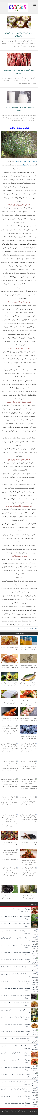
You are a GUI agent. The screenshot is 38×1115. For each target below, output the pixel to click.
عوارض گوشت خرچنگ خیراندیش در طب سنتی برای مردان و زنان (28, 703)
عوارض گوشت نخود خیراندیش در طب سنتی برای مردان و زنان (9, 858)
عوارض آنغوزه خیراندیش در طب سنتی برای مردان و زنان (28, 874)
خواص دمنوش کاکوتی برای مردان (26, 161)
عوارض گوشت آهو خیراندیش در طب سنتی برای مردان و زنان (9, 732)
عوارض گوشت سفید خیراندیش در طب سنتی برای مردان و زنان (28, 719)
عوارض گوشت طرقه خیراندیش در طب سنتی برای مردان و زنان (28, 666)
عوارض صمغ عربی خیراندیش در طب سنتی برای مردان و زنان (9, 648)
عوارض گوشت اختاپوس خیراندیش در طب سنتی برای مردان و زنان (28, 862)
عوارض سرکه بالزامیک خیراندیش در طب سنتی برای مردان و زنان (28, 787)
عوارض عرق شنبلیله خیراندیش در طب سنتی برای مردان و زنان (9, 769)
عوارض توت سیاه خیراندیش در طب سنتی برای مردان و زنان (10, 897)
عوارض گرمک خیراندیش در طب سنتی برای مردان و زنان (28, 767)
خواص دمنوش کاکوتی (19, 128)
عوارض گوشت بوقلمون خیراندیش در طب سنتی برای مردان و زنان (9, 824)
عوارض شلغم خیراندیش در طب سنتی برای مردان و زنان (9, 874)
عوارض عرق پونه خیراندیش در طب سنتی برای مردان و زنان (28, 750)
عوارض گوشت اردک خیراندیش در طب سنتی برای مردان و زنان (9, 666)
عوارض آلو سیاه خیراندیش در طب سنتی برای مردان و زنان (28, 737)
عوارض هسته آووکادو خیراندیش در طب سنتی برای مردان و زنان (9, 684)
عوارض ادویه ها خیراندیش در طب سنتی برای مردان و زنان (9, 843)
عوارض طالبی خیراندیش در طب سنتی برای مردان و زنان (28, 897)
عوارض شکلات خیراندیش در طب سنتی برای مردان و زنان (28, 803)
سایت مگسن (25, 165)
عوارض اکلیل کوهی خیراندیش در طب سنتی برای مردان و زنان (28, 821)
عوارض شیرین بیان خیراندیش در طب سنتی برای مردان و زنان (28, 843)
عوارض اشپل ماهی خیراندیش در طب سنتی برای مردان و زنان (9, 719)
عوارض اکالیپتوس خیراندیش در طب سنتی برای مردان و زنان (9, 785)
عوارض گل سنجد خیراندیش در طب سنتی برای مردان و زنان (9, 803)
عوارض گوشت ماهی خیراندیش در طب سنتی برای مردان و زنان (28, 684)
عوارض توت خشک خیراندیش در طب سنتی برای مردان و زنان (9, 750)
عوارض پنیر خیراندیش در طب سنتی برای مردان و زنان (9, 702)
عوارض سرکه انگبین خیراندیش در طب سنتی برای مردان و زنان (28, 648)
